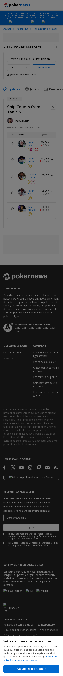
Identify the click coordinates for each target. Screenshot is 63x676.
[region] (31, 656)
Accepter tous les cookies (31, 668)
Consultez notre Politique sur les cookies (30, 658)
